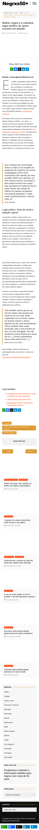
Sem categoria (9, 744)
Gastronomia (23, 33)
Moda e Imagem (9, 731)
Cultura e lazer (9, 557)
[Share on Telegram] (27, 69)
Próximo (30, 451)
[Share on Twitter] (19, 69)
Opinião (6, 735)
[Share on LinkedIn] (23, 69)
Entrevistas (8, 713)
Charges (7, 696)
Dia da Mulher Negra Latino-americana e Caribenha (17, 428)
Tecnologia (7, 753)
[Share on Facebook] (15, 69)
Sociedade (7, 748)
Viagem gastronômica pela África (19, 399)
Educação (7, 709)
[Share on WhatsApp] (11, 69)
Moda (6, 727)
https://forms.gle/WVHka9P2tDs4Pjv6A (16, 357)
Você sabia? (8, 757)
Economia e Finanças (11, 479)
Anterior (8, 451)
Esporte (6, 718)
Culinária (7, 423)
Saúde (6, 740)
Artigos (6, 692)
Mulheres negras (10, 432)
